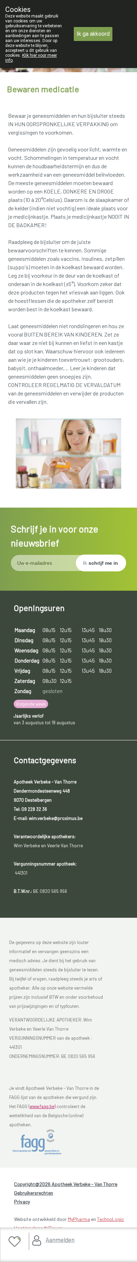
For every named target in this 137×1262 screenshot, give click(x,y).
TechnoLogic (110, 1219)
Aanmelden (60, 1239)
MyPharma (79, 1219)
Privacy (22, 1202)
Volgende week (31, 704)
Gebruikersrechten (33, 1193)
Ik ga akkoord (93, 33)
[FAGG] (44, 1142)
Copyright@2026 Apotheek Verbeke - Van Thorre (65, 1184)
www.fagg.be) (43, 1106)
